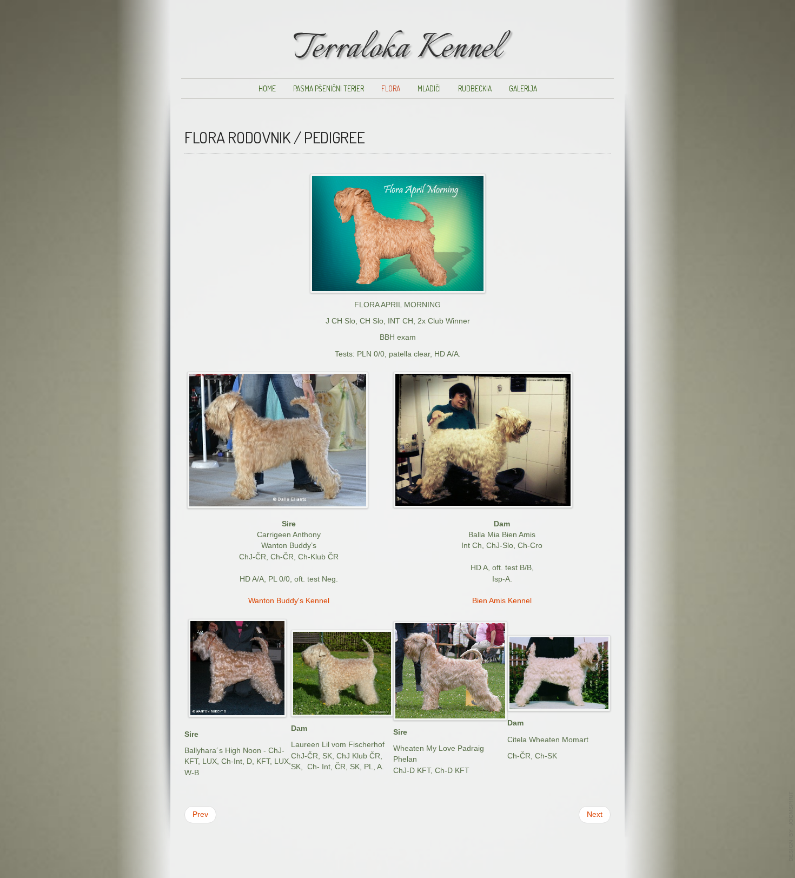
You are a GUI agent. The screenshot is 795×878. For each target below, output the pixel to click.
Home (267, 88)
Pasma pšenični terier (328, 88)
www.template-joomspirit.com (791, 826)
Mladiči (429, 88)
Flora (390, 88)
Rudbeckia (475, 88)
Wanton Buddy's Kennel (288, 601)
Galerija (523, 88)
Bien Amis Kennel (502, 601)
